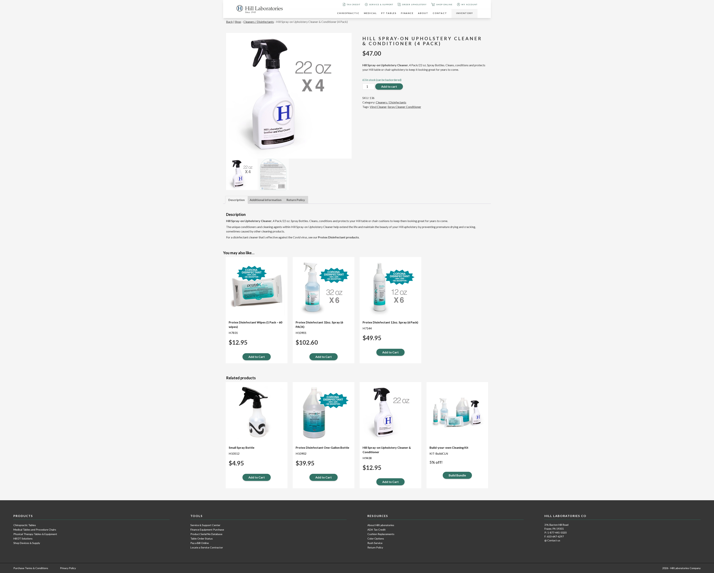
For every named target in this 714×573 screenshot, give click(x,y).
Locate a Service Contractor (206, 547)
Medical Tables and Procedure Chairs (34, 529)
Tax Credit (353, 4)
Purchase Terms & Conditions (30, 568)
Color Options (375, 538)
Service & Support (381, 4)
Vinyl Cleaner (378, 106)
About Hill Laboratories (380, 525)
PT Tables (388, 13)
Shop (238, 21)
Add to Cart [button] (256, 356)
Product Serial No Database (206, 534)
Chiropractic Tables (24, 525)
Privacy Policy (68, 568)
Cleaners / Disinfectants (258, 21)
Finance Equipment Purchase (207, 529)
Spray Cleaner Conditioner (404, 106)
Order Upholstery (414, 4)
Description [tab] (236, 200)
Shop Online (444, 4)
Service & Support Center (205, 525)
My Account (469, 4)
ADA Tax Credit (376, 529)
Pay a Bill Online (199, 543)
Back (229, 21)
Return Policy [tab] (296, 200)
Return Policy (375, 547)
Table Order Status (201, 538)
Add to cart (389, 86)
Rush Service (374, 543)
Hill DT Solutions (23, 538)
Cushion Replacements (380, 534)
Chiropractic (348, 13)
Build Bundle (457, 475)
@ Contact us (552, 540)
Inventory (464, 13)
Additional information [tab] (266, 200)
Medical (370, 13)
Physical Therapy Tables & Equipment (35, 534)
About (423, 13)
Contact (440, 13)
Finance (407, 13)
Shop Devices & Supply (26, 543)
